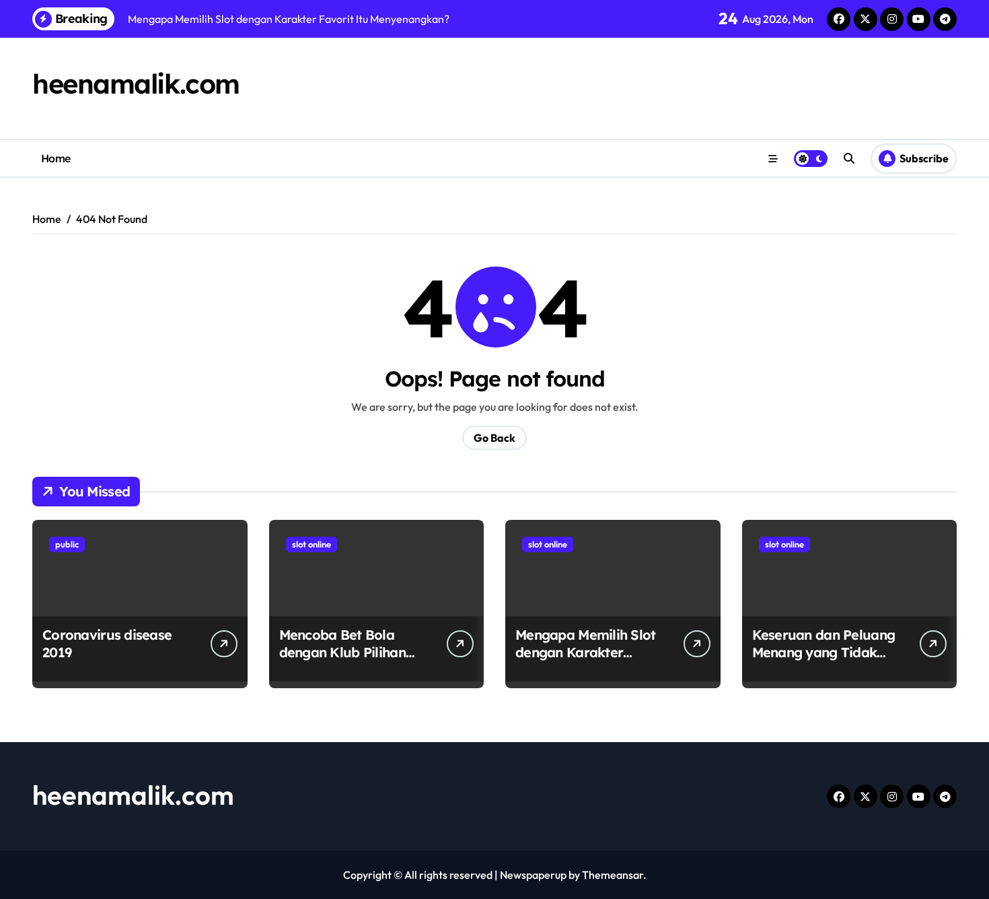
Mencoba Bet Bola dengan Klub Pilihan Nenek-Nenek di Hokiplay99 (342, 661)
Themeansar (612, 874)
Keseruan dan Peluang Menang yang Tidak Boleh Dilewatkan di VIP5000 (823, 661)
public (67, 544)
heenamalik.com (136, 83)
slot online (311, 544)
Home (56, 158)
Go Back (494, 437)
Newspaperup (533, 874)
